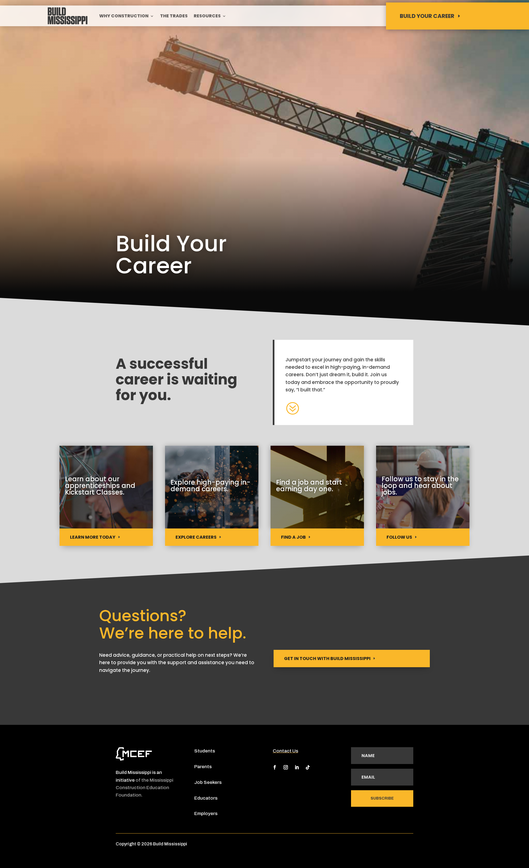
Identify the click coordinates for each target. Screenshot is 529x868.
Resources (207, 16)
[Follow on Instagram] (285, 767)
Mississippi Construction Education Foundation (144, 788)
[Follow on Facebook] (274, 767)
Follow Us (399, 537)
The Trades (174, 16)
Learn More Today (92, 537)
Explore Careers (196, 537)
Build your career (427, 16)
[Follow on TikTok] (307, 767)
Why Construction (124, 16)
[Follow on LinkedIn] (296, 767)
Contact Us (285, 751)
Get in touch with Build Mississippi (327, 658)
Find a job (293, 537)
